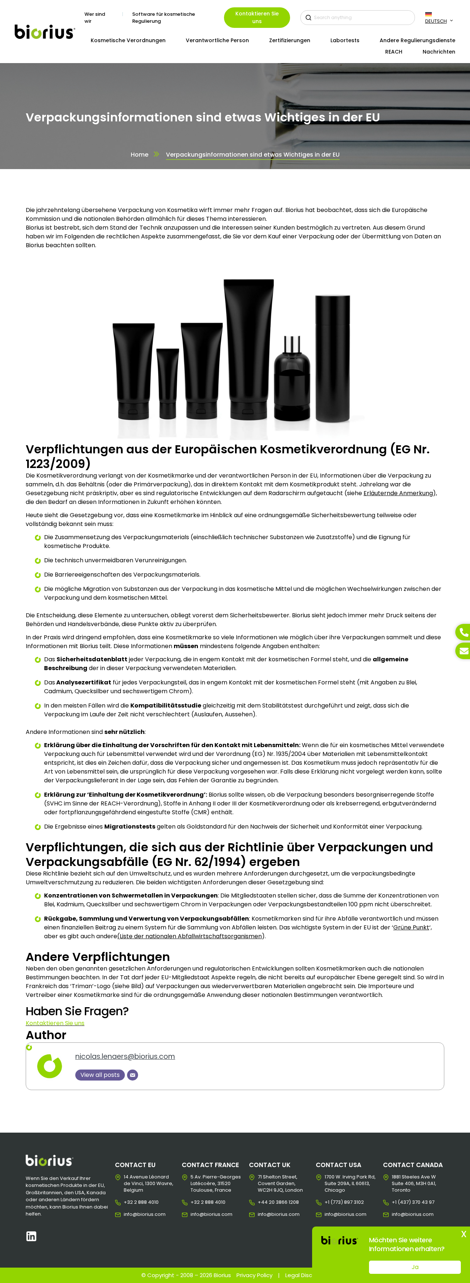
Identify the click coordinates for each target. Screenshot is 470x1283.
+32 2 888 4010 (129, 1202)
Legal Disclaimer (307, 1275)
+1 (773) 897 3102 (330, 1202)
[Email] (132, 1075)
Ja (415, 1267)
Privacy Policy (254, 1275)
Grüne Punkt (411, 927)
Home (139, 154)
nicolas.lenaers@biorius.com (125, 1056)
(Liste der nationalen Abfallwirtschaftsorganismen (189, 936)
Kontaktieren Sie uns (257, 17)
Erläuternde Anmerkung (398, 493)
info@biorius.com (129, 1214)
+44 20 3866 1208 (263, 1202)
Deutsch (436, 21)
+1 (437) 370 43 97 (397, 1202)
